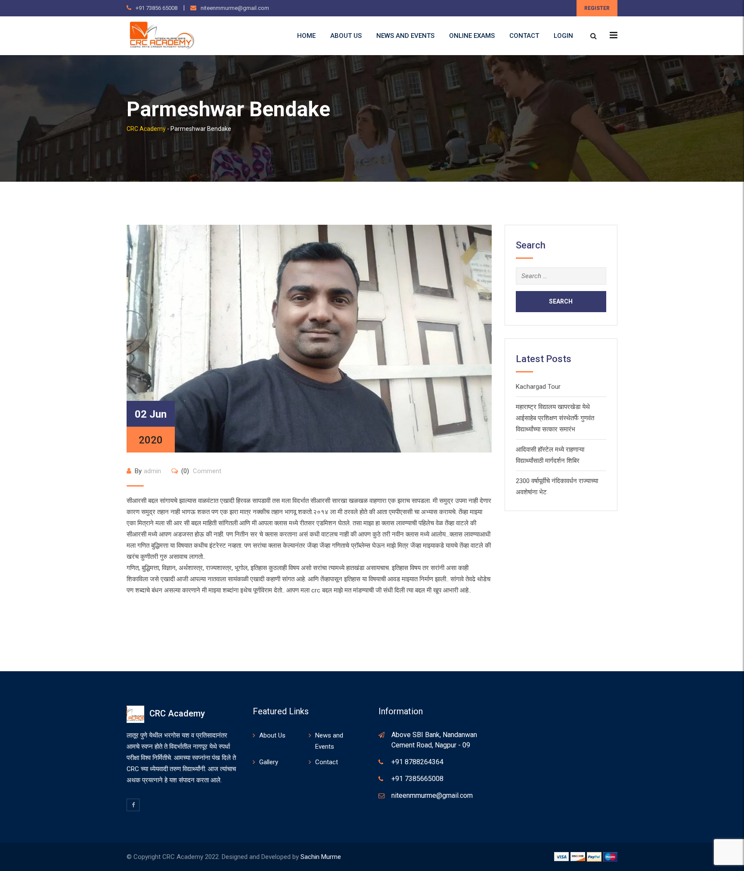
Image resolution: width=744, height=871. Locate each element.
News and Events (405, 36)
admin (152, 471)
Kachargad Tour (538, 387)
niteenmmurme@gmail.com (235, 8)
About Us (346, 36)
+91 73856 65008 (156, 8)
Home (306, 36)
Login (563, 36)
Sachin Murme (321, 857)
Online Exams (472, 36)
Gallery (268, 762)
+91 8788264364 (417, 762)
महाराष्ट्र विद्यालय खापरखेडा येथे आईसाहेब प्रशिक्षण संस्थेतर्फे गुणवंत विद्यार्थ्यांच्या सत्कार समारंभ (555, 418)
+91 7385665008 (417, 779)
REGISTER (597, 8)
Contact (524, 36)
